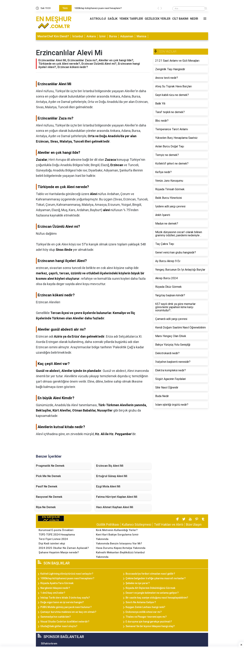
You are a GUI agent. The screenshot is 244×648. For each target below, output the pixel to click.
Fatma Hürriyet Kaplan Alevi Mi (116, 497)
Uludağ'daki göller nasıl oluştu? (58, 626)
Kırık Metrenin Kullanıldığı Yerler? (117, 530)
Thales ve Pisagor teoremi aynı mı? (146, 616)
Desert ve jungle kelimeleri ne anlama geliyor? (152, 592)
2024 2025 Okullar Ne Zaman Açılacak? (64, 548)
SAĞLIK (113, 18)
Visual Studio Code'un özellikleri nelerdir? (64, 621)
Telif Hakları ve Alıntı (168, 524)
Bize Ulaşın (193, 524)
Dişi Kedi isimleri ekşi (52, 543)
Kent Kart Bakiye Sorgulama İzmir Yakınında (117, 537)
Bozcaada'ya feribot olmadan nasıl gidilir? (150, 573)
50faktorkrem (49, 643)
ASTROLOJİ (98, 18)
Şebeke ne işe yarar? (138, 583)
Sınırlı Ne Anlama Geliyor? (141, 602)
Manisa (141, 36)
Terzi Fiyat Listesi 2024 (53, 539)
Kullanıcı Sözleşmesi (136, 524)
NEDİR (194, 18)
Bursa (113, 36)
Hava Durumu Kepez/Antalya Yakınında (120, 548)
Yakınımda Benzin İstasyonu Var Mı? (119, 543)
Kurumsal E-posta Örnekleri (56, 530)
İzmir (102, 36)
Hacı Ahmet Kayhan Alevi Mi (114, 507)
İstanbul (77, 36)
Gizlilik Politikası (107, 524)
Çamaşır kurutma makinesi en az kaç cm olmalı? (68, 611)
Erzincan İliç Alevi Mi (109, 465)
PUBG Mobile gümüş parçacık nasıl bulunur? (66, 607)
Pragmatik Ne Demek (50, 465)
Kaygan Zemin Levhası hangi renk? (145, 607)
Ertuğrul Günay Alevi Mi (111, 476)
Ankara (91, 36)
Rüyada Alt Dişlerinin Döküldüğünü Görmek (150, 588)
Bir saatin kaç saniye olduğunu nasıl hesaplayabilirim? (157, 597)
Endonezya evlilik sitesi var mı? (144, 611)
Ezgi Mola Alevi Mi (108, 486)
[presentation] (158, 8)
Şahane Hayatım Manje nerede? (59, 552)
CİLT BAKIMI (180, 18)
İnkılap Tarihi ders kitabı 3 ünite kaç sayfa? (65, 597)
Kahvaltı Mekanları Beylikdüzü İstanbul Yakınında (120, 555)
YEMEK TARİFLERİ (131, 18)
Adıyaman (126, 36)
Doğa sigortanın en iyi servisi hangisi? (62, 602)
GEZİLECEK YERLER (157, 18)
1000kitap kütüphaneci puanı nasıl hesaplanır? (67, 578)
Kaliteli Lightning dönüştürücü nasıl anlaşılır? (112, 8)
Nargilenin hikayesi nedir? (55, 588)
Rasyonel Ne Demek (49, 497)
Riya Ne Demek (46, 507)
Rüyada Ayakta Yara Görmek (56, 583)
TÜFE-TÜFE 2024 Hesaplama (57, 534)
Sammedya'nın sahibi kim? (55, 616)
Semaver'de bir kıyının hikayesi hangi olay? (150, 626)
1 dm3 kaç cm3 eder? (52, 592)
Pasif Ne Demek (46, 486)
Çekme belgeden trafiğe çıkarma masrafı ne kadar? (156, 578)
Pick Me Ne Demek (48, 476)
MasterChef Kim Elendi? (53, 36)
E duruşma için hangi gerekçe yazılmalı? (149, 621)
